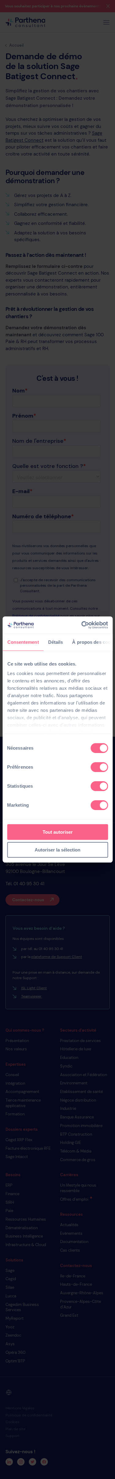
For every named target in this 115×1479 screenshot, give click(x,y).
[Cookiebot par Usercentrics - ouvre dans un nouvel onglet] (82, 625)
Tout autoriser (58, 832)
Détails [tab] (55, 642)
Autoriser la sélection (57, 849)
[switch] (99, 767)
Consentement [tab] (23, 642)
